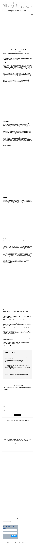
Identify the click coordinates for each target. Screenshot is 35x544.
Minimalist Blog (21, 542)
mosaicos (7, 262)
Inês (23, 51)
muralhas (12, 256)
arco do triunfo (6, 259)
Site (4, 410)
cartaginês (17, 254)
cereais (8, 260)
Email (4, 406)
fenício (14, 254)
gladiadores (6, 261)
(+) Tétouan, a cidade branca (8, 345)
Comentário (5, 389)
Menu (32, 14)
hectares (5, 256)
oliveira (5, 260)
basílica (25, 257)
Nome (4, 402)
